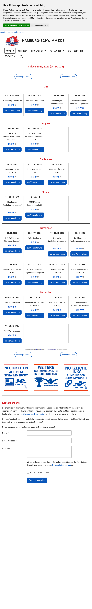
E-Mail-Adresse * (9, 441)
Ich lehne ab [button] (24, 25)
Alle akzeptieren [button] (10, 25)
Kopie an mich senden (39, 473)
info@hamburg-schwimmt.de (31, 414)
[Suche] (21, 56)
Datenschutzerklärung (61, 465)
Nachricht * (7, 449)
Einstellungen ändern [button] (39, 25)
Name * (5, 433)
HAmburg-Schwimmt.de (43, 41)
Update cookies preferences (12, 32)
